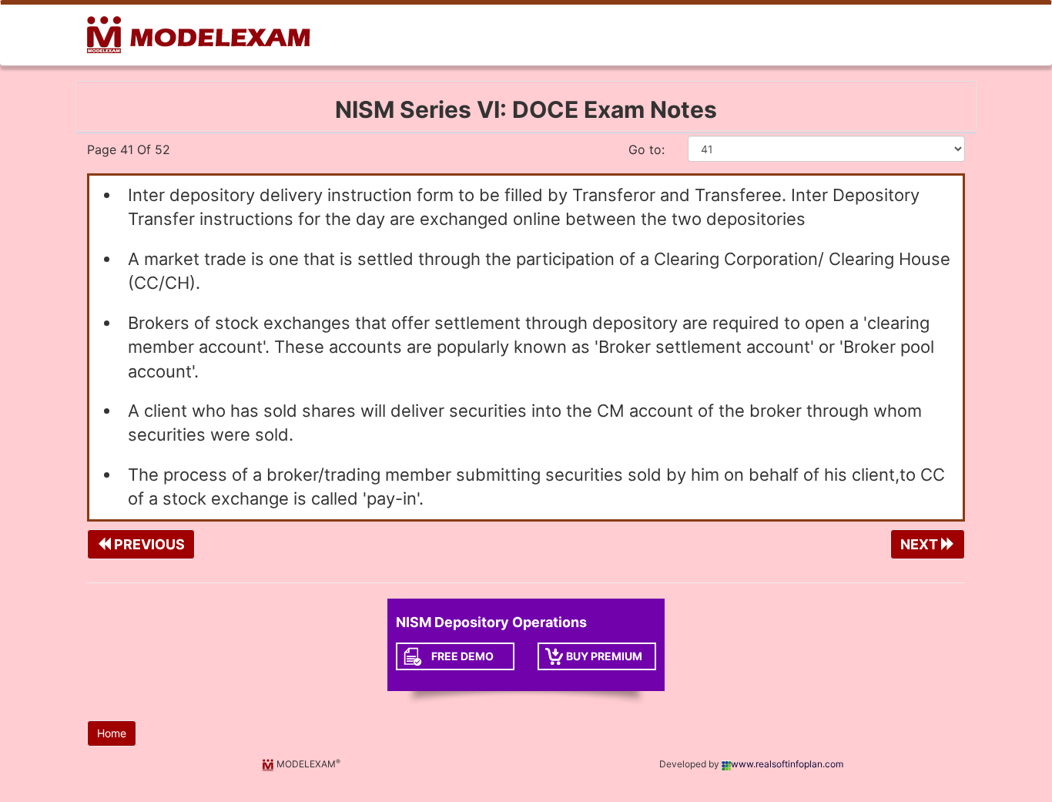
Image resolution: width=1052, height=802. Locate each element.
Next (920, 544)
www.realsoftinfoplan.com (787, 764)
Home (111, 733)
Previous (148, 544)
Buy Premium (604, 656)
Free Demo (462, 656)
